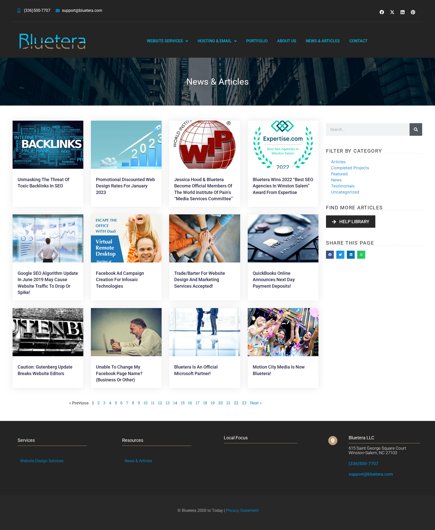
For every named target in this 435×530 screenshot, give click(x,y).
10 (145, 402)
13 (168, 402)
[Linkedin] (402, 12)
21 (228, 402)
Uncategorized (345, 191)
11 (153, 402)
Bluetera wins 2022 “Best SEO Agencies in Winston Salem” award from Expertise (283, 186)
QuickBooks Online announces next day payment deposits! (274, 279)
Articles (338, 161)
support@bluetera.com (371, 474)
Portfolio (257, 41)
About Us (286, 41)
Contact (358, 41)
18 (205, 402)
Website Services (165, 41)
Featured (339, 173)
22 (236, 402)
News (336, 179)
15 (183, 402)
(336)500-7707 (363, 463)
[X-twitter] (392, 12)
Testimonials (343, 185)
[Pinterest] (412, 12)
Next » (256, 402)
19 (213, 402)
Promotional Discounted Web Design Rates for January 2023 (125, 186)
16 (190, 402)
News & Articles (323, 41)
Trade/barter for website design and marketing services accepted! (199, 279)
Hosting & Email (215, 41)
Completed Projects (350, 167)
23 (244, 402)
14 (175, 402)
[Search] (416, 129)
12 (160, 402)
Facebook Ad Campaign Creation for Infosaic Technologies (120, 279)
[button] (330, 255)
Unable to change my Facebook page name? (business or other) (119, 373)
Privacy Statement (242, 510)
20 (220, 402)
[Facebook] (381, 12)
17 (198, 402)
